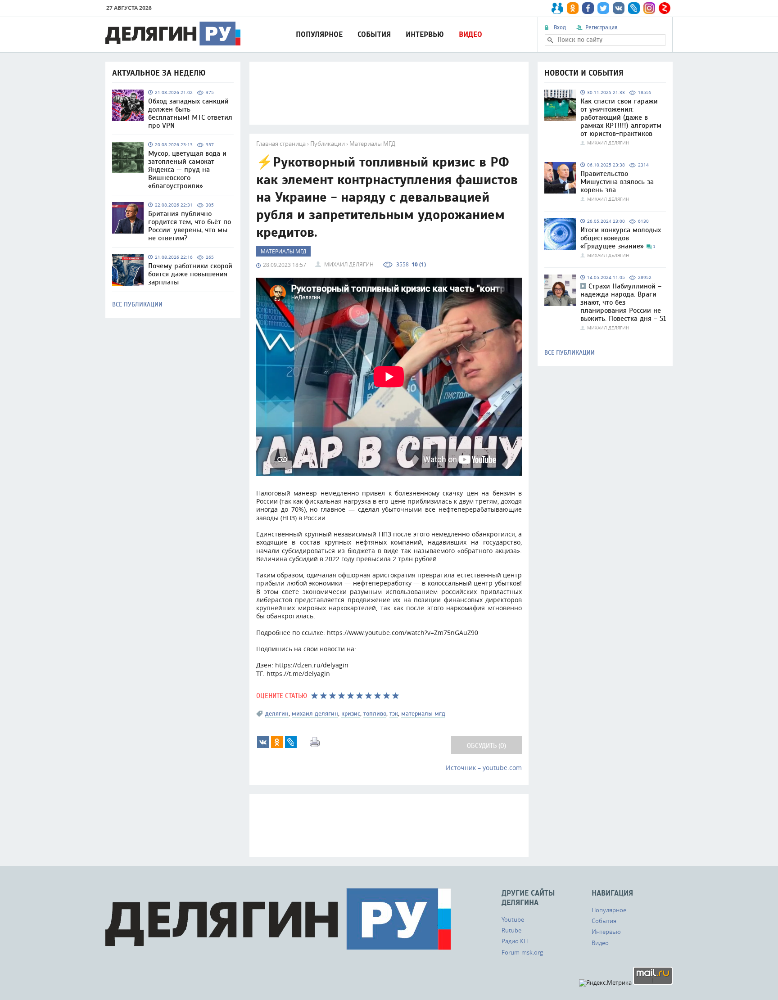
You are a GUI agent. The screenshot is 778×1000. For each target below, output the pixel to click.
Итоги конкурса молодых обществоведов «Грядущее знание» (620, 238)
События (374, 34)
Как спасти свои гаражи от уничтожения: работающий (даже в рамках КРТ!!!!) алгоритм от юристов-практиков (620, 117)
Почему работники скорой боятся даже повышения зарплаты (190, 274)
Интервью (425, 34)
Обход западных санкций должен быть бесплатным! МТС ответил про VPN (190, 113)
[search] (550, 40)
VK (263, 742)
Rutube (511, 930)
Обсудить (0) (486, 746)
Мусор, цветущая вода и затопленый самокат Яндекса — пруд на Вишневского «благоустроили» (187, 169)
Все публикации (137, 304)
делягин (277, 713)
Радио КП (515, 941)
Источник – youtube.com (484, 767)
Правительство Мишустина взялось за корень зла (617, 182)
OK (277, 742)
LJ (291, 742)
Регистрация (601, 27)
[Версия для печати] (315, 742)
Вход (560, 27)
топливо (374, 713)
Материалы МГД (372, 144)
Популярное (319, 34)
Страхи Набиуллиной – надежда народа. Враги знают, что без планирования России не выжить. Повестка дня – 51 (623, 302)
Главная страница (281, 144)
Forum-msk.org (522, 952)
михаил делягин (315, 713)
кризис (350, 713)
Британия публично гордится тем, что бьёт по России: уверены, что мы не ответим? (189, 226)
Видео (470, 34)
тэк (393, 713)
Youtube (513, 919)
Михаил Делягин (349, 264)
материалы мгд (423, 713)
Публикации (327, 144)
